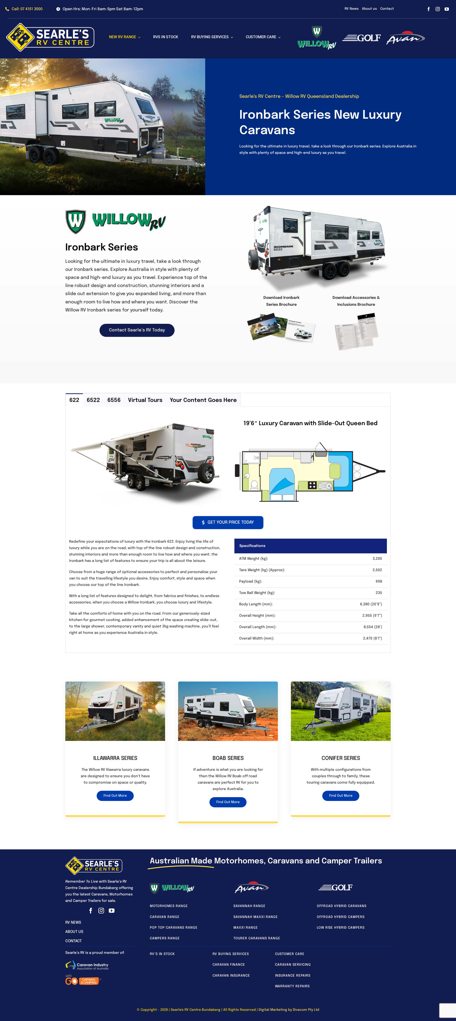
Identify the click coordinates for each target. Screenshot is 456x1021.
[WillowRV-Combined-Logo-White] (172, 885)
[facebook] (429, 9)
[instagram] (438, 9)
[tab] (74, 400)
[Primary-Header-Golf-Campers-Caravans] (335, 886)
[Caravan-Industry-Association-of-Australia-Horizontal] (86, 961)
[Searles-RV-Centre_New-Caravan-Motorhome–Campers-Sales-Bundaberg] (94, 858)
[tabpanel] (228, 530)
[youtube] (447, 9)
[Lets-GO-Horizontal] (83, 975)
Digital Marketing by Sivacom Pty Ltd (289, 1010)
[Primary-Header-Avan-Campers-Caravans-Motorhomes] (252, 882)
